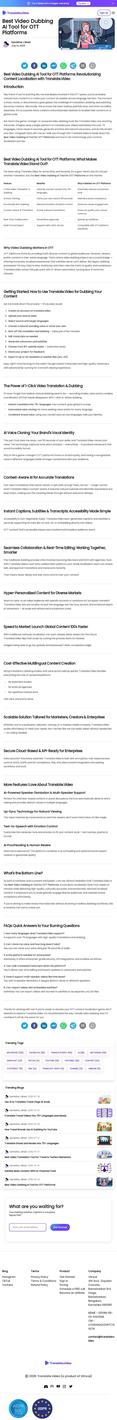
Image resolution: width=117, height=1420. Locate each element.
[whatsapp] (63, 65)
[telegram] (73, 65)
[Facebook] (52, 1387)
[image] (104, 1099)
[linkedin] (44, 65)
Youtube (7, 1285)
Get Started (67, 1277)
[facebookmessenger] (53, 65)
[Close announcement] (113, 3)
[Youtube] (58, 1387)
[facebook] (34, 65)
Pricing (64, 1285)
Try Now (82, 3)
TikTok (6, 1281)
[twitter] (24, 65)
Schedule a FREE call (72, 1289)
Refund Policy (39, 1285)
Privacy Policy (39, 1277)
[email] (82, 65)
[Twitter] (71, 1387)
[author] (7, 1096)
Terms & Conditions (43, 1281)
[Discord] (46, 1387)
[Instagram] (65, 1387)
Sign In (64, 1281)
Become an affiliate (72, 1293)
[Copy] (92, 65)
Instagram (9, 1277)
